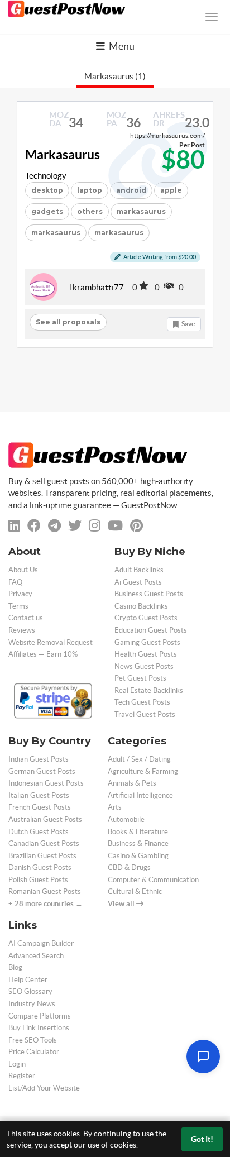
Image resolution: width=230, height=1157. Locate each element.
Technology (45, 175)
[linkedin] (14, 525)
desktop (47, 190)
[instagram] (94, 525)
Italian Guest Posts (38, 795)
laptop (89, 190)
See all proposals (68, 322)
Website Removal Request (50, 642)
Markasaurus (62, 154)
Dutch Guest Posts (38, 832)
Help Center (27, 980)
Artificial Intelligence (140, 795)
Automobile (126, 819)
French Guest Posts (39, 807)
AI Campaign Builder (41, 943)
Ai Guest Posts (138, 582)
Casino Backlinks (141, 606)
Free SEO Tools (32, 1040)
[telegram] (54, 525)
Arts (115, 807)
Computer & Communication (153, 880)
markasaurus (55, 232)
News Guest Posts (144, 666)
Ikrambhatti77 (97, 287)
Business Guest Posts (148, 594)
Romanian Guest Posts (44, 891)
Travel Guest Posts (144, 714)
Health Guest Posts (145, 654)
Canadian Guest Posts (43, 843)
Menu (121, 46)
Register (21, 1076)
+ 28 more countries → (45, 904)
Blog (15, 967)
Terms (18, 606)
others (90, 211)
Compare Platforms (39, 1016)
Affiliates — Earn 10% (43, 654)
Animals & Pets (132, 783)
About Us (23, 570)
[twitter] (75, 525)
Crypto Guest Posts (146, 618)
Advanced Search (36, 956)
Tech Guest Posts (142, 702)
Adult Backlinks (139, 570)
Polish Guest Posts (38, 880)
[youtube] (115, 525)
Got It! (202, 1139)
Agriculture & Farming (143, 771)
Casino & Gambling (138, 856)
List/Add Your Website (44, 1088)
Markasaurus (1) (115, 76)
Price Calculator (33, 1052)
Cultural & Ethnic (135, 891)
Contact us (25, 618)
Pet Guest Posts (140, 678)
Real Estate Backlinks (148, 690)
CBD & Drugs (129, 867)
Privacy (20, 594)
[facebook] (34, 525)
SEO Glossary (30, 991)
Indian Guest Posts (38, 759)
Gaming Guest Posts (147, 642)
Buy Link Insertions (38, 1028)
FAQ (15, 582)
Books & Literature (138, 832)
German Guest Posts (41, 771)
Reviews (21, 630)
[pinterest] (136, 525)
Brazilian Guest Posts (42, 856)
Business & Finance (138, 843)
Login (17, 1064)
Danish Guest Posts (39, 867)
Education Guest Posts (150, 630)
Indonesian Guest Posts (46, 783)
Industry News (31, 1004)
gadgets (47, 211)
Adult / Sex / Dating (139, 759)
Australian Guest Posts (45, 819)
